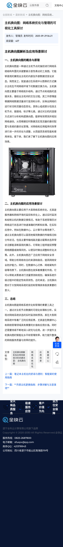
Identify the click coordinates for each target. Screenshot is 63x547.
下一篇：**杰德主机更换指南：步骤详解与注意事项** (30, 386)
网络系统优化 (32, 359)
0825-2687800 (22, 437)
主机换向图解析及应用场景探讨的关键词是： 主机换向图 (19, 358)
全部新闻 (7, 14)
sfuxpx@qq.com (24, 442)
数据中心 (48, 356)
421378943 (20, 446)
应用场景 (41, 356)
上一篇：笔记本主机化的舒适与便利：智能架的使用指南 (31, 375)
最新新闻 (20, 14)
